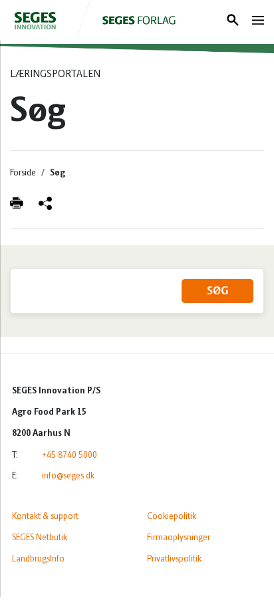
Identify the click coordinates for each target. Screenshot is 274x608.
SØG (217, 292)
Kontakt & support (45, 517)
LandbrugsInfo (38, 559)
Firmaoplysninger (178, 538)
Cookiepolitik (171, 517)
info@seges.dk (68, 476)
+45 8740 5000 (69, 455)
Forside (23, 173)
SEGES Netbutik (39, 538)
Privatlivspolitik (174, 559)
